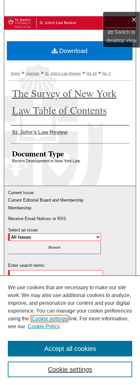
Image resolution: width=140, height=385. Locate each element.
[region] (70, 330)
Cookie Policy (44, 326)
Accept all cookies (70, 348)
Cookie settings (49, 318)
